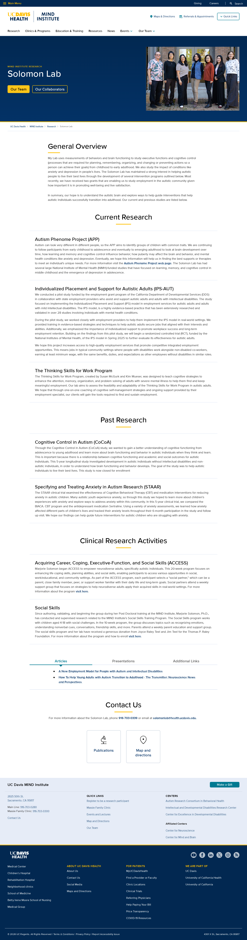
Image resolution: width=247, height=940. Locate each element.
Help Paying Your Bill (138, 905)
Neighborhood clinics (20, 887)
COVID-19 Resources (138, 918)
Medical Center (17, 866)
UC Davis (191, 871)
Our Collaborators (50, 89)
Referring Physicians (138, 898)
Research (14, 31)
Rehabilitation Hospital (21, 880)
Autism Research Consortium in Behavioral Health (195, 801)
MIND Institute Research (25, 66)
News (111, 31)
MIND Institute (36, 126)
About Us (72, 871)
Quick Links (230, 16)
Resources (95, 31)
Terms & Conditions (63, 934)
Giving (197, 3)
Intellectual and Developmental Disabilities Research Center (201, 807)
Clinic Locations (135, 884)
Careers (214, 3)
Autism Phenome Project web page (147, 263)
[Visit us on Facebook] (201, 855)
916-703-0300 (41, 811)
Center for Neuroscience (180, 830)
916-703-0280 (28, 807)
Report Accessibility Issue (106, 934)
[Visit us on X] (218, 855)
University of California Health (203, 878)
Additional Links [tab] (186, 661)
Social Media (74, 884)
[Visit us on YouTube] (194, 855)
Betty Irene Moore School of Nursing (29, 900)
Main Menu (12, 3)
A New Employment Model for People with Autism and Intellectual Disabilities (111, 671)
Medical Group (16, 907)
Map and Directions (98, 821)
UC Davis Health (18, 126)
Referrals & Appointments (199, 16)
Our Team (19, 89)
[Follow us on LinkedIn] (209, 855)
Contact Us (14, 818)
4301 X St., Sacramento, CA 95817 (221, 934)
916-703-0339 (128, 718)
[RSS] (235, 855)
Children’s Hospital (19, 873)
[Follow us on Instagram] (226, 855)
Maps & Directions (162, 16)
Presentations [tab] (123, 661)
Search (236, 4)
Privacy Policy (83, 934)
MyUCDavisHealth (137, 871)
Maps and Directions (79, 891)
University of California (199, 884)
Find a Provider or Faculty (141, 878)
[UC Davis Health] (19, 855)
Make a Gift (224, 784)
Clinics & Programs (37, 31)
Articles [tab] (61, 661)
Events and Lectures (98, 814)
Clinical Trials (134, 891)
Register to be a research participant (108, 801)
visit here (82, 591)
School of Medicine (19, 893)
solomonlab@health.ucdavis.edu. (174, 718)
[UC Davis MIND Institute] (33, 16)
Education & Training (69, 31)
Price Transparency (137, 911)
